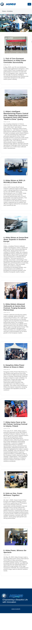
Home (4, 11)
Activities (10, 11)
